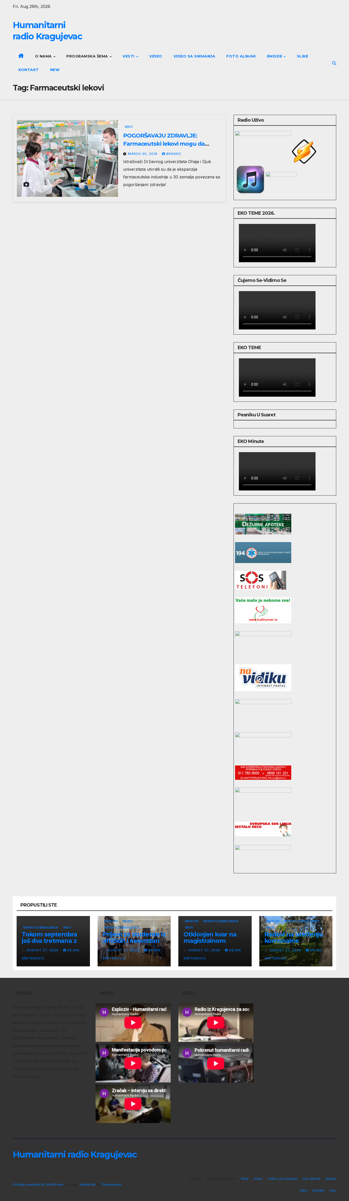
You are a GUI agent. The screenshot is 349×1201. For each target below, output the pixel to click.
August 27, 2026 (43, 950)
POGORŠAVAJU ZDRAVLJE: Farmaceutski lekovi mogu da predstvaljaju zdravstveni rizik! (164, 143)
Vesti (129, 56)
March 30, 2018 (143, 154)
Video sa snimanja (194, 56)
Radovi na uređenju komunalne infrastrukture (293, 941)
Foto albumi (241, 56)
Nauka (128, 921)
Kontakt (28, 69)
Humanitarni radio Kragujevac (75, 1154)
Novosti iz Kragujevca (40, 927)
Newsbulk (87, 1184)
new (55, 69)
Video (155, 56)
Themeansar (111, 1184)
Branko (173, 154)
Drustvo (111, 921)
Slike (302, 56)
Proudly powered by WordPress (38, 1184)
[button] (334, 63)
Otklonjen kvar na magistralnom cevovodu (210, 941)
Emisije (275, 56)
